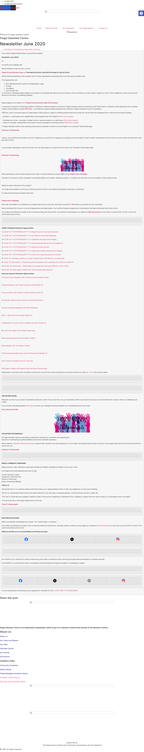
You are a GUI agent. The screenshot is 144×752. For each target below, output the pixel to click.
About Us (3, 636)
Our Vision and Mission (9, 640)
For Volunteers (68, 28)
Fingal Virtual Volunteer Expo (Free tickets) (42, 103)
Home (39, 28)
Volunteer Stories (7, 648)
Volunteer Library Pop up (10, 677)
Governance (5, 657)
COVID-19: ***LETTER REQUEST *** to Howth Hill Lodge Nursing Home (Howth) (32, 254)
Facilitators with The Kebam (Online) (17, 346)
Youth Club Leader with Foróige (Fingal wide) (19, 330)
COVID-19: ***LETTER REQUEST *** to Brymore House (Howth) (26, 247)
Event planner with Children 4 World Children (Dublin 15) (23, 292)
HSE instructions (94, 212)
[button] (141, 13)
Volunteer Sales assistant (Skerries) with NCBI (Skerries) (23, 300)
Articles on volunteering (13, 49)
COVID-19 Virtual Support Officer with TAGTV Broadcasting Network (28, 270)
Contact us (103, 28)
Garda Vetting (5, 669)
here (23, 103)
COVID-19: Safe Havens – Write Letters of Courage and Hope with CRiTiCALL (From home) (36, 266)
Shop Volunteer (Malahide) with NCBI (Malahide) (21, 308)
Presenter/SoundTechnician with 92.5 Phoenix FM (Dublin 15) (25, 353)
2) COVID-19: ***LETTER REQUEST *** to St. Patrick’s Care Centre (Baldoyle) (29, 236)
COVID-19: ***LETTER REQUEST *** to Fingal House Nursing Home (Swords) (30, 232)
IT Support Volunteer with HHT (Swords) (18, 361)
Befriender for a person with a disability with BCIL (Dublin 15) (24, 323)
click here (29, 406)
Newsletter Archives (32, 49)
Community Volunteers (9, 665)
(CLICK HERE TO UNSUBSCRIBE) (66, 590)
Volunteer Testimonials (10, 155)
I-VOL (73, 204)
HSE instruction (103, 525)
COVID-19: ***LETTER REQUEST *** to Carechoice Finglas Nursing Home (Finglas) (33, 251)
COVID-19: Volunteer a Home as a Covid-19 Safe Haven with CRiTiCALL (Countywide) (34, 258)
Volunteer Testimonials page (23, 443)
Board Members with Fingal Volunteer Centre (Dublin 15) (23, 285)
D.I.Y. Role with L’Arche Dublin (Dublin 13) (18, 315)
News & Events (51, 28)
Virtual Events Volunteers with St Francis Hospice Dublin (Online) (26, 277)
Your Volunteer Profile (10, 409)
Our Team (4, 644)
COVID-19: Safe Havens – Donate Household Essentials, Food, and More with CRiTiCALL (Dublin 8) (38, 262)
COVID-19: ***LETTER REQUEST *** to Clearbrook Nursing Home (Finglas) (30, 239)
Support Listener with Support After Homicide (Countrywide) (25, 368)
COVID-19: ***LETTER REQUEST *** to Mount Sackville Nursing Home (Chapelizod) (33, 243)
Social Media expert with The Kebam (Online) (19, 338)
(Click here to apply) (66, 116)
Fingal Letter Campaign (10, 200)
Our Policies (4, 653)
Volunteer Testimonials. (11, 130)
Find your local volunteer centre (12, 682)
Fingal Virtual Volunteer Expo (12, 72)
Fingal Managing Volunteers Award (14, 673)
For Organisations (86, 28)
